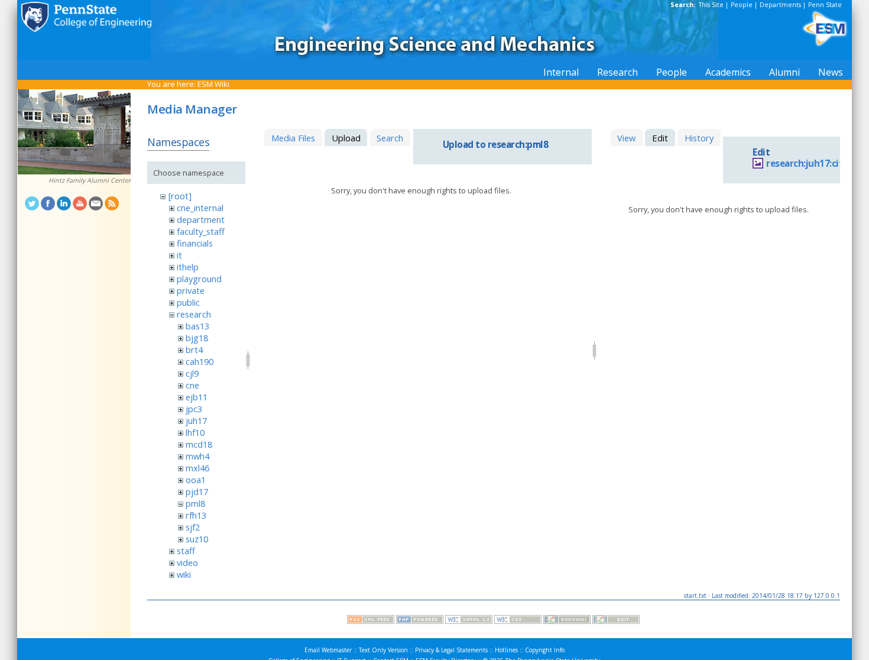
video (187, 562)
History (699, 138)
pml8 (195, 503)
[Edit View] (616, 621)
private (191, 290)
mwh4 (197, 456)
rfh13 (196, 515)
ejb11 (196, 397)
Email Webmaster (328, 650)
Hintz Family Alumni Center (89, 180)
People (742, 5)
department (201, 219)
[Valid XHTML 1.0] (468, 621)
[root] (180, 196)
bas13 (197, 326)
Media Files (293, 138)
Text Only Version (383, 650)
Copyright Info (545, 650)
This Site (711, 5)
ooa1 (196, 480)
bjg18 (197, 338)
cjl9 (192, 373)
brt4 (194, 349)
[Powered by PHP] (419, 621)
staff (186, 551)
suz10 (197, 539)
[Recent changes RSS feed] (370, 621)
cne (192, 385)
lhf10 (195, 432)
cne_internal (200, 207)
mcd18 (199, 444)
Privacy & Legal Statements (451, 650)
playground (199, 278)
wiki (184, 574)
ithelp (188, 267)
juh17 (196, 420)
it (179, 255)
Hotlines (506, 650)
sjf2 (193, 527)
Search (390, 138)
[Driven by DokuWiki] (567, 621)
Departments (780, 5)
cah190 (199, 361)
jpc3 (194, 409)
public (188, 302)
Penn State (825, 5)
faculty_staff (201, 231)
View (626, 138)
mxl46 (197, 468)
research (194, 314)
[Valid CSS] (517, 621)
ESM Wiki (213, 84)
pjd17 (197, 491)
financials (195, 243)
